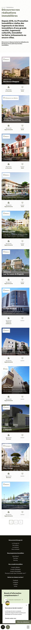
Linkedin (15, 584)
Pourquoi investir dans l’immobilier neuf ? (15, 573)
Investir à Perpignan (15, 569)
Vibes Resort (15, 556)
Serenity (15, 560)
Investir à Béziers (15, 567)
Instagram (15, 582)
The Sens (15, 558)
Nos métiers (15, 545)
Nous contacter (15, 549)
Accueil (3, 7)
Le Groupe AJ (15, 543)
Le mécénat (15, 547)
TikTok (15, 586)
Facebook (15, 580)
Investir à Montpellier (15, 571)
